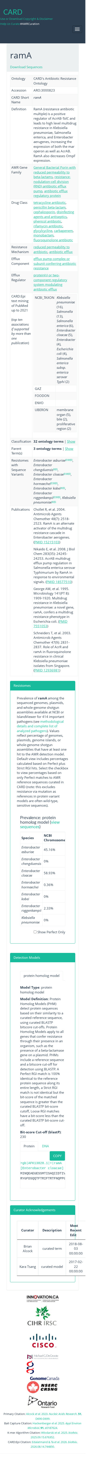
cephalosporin (44, 212)
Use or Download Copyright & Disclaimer (26, 19)
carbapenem (63, 230)
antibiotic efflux (61, 252)
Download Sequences (26, 67)
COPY (57, 1156)
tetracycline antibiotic (49, 202)
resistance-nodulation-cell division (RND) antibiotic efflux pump (52, 184)
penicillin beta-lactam (49, 207)
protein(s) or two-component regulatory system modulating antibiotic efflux (50, 282)
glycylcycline (42, 230)
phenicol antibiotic (47, 221)
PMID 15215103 (46, 542)
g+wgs (68, 459)
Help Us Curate (10, 24)
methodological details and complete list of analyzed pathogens (40, 726)
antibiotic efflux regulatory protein (50, 193)
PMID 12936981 (46, 670)
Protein (29, 1146)
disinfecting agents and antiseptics (53, 214)
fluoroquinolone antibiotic (53, 240)
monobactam (43, 235)
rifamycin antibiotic (48, 226)
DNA (45, 1146)
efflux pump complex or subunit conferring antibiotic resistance (54, 263)
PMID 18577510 (58, 582)
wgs (55, 468)
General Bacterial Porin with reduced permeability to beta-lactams (54, 172)
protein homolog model (42, 975)
